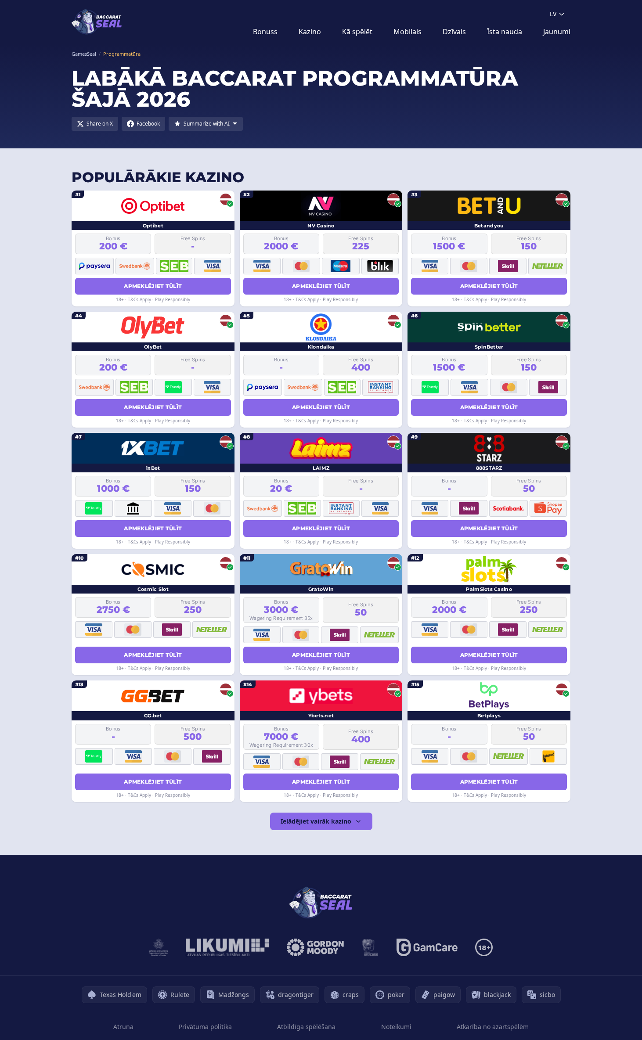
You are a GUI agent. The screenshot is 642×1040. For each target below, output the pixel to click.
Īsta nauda (504, 31)
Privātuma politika (205, 1026)
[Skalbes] (370, 947)
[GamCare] (427, 947)
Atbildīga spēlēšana (306, 1026)
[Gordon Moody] (315, 947)
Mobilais (407, 31)
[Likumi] (227, 947)
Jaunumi (556, 31)
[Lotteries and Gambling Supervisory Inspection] (158, 947)
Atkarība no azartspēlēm (493, 1026)
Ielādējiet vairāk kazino (316, 821)
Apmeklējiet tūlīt (153, 286)
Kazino (310, 31)
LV (553, 14)
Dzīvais (454, 31)
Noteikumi (396, 1026)
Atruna (123, 1026)
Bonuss (265, 31)
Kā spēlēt (357, 31)
